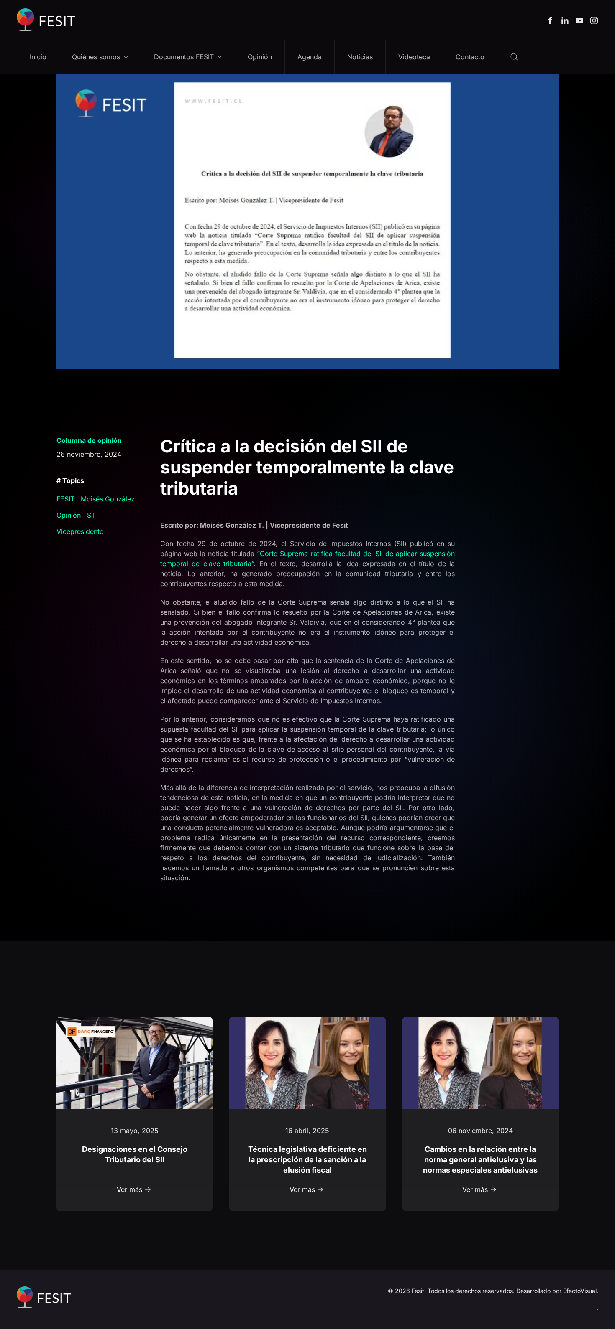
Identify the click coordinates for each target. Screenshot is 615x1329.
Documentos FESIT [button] (184, 57)
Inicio (38, 57)
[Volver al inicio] (46, 19)
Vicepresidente (79, 531)
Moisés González (108, 499)
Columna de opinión (89, 440)
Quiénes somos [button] (96, 57)
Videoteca (414, 57)
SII (91, 515)
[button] (514, 57)
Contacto (470, 57)
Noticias (360, 57)
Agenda (309, 57)
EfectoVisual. (580, 1290)
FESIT (65, 499)
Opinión (260, 57)
